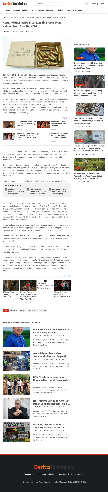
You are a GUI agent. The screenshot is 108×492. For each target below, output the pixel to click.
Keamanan (32, 310)
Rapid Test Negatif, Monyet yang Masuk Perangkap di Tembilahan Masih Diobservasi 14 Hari (16, 191)
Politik (24, 10)
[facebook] (87, 10)
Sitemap (95, 4)
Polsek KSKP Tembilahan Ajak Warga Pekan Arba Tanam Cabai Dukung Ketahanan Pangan (88, 176)
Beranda (5, 17)
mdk (5, 271)
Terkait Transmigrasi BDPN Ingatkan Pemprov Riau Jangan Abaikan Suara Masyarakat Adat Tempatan (89, 148)
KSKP (78, 168)
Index (103, 4)
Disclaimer (79, 474)
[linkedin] (21, 316)
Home (7, 10)
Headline (13, 310)
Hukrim (33, 10)
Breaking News (48, 335)
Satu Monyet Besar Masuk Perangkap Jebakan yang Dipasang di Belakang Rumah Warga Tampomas (60, 191)
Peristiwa (59, 10)
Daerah (41, 10)
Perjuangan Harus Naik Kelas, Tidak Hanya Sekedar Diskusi (49, 426)
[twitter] (90, 10)
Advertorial (77, 10)
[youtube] (104, 10)
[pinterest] (17, 316)
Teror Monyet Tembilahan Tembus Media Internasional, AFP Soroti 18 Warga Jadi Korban (38, 191)
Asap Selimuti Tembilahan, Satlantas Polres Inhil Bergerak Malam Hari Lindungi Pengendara (51, 355)
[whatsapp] (94, 10)
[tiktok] (97, 10)
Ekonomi (49, 10)
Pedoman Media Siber (46, 474)
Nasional (16, 10)
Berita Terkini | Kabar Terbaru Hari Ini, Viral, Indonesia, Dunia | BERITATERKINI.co (61, 482)
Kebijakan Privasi (65, 474)
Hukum (22, 310)
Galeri (68, 10)
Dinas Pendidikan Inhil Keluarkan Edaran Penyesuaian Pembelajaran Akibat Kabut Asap (51, 331)
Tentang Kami (29, 474)
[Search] (60, 4)
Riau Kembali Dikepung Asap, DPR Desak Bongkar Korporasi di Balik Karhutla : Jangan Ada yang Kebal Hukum (51, 402)
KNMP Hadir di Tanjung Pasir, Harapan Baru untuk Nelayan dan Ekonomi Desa (51, 379)
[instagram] (100, 10)
